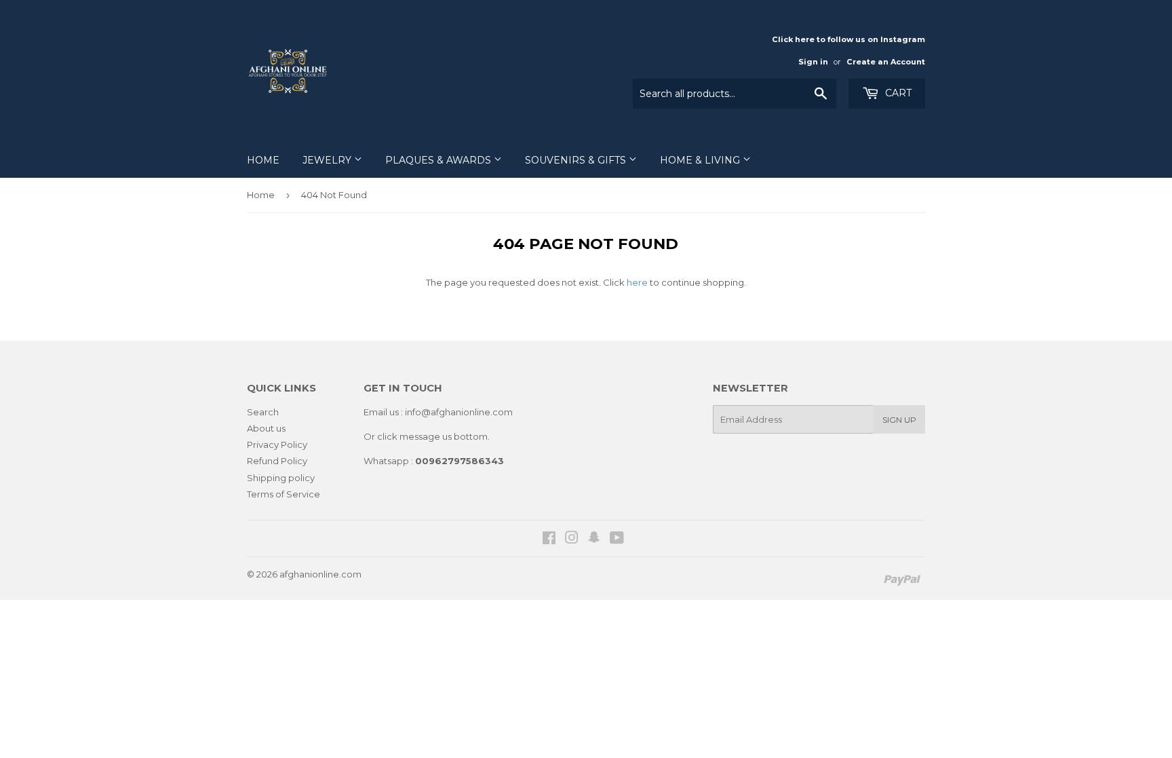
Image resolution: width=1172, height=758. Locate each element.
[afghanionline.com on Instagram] (572, 539)
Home (263, 160)
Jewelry (328, 160)
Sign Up (899, 420)
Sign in (813, 62)
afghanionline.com (320, 574)
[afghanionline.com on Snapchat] (594, 539)
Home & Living (701, 160)
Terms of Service (283, 494)
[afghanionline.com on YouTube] (617, 539)
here (637, 282)
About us (266, 428)
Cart (897, 93)
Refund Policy (277, 460)
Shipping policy (281, 477)
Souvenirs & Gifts (577, 160)
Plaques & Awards (439, 160)
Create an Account (885, 62)
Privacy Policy (277, 444)
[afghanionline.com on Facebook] (549, 539)
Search (263, 411)
